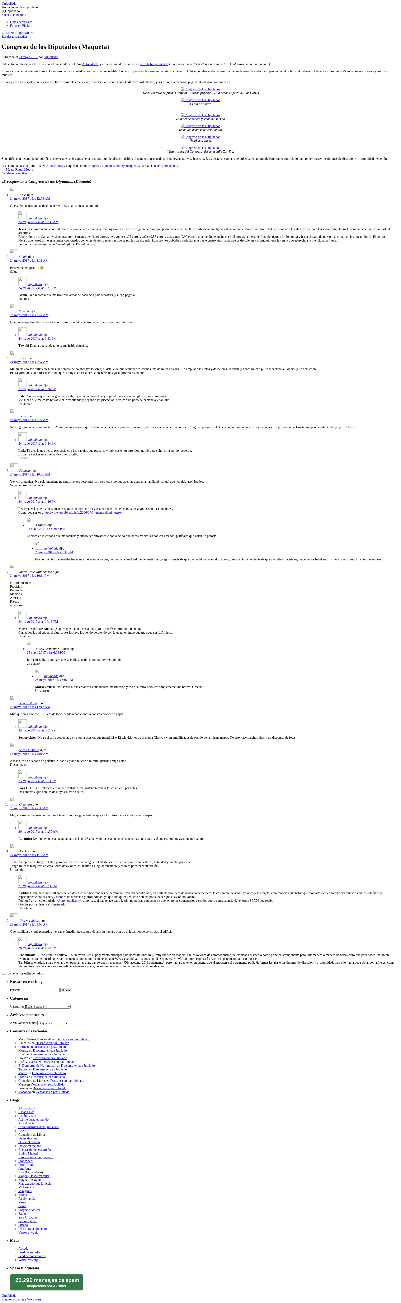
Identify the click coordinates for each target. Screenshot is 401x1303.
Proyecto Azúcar (29, 1210)
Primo (22, 1206)
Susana (23, 1225)
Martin (22, 1073)
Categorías (17, 1006)
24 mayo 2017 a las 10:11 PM (29, 575)
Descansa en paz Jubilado (73, 1039)
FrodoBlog (25, 1164)
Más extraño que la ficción (35, 1183)
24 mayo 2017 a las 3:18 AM (29, 260)
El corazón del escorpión (34, 1149)
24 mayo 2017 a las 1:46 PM (37, 501)
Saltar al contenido (14, 15)
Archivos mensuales (23, 1023)
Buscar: (15, 990)
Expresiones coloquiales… (35, 1157)
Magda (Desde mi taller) (34, 1176)
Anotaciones (54, 166)
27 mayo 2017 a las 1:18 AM (29, 855)
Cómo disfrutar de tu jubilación (38, 1127)
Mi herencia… (27, 1187)
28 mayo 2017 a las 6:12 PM (37, 948)
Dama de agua (27, 1138)
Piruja (22, 1202)
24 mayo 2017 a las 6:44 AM (29, 315)
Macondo (24, 1092)
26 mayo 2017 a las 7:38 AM (29, 808)
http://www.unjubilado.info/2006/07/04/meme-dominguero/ (83, 512)
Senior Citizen (27, 1221)
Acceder (23, 1248)
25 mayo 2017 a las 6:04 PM (46, 652)
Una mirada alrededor (32, 1228)
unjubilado (51, 57)
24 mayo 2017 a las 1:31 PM (37, 288)
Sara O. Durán (29, 750)
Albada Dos (26, 1112)
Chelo (22, 1131)
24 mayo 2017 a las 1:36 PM (37, 389)
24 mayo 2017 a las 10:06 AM (30, 474)
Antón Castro (27, 1116)
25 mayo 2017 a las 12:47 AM (30, 707)
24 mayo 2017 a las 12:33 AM (38, 222)
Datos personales (21, 22)
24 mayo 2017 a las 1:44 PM (37, 443)
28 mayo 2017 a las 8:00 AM (29, 924)
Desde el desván (29, 1142)
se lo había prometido (154, 64)
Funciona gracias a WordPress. (22, 1299)
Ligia (22, 416)
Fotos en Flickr (20, 25)
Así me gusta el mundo (33, 1119)
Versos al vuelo (28, 1232)
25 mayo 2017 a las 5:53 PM (37, 781)
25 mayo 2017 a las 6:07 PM (54, 680)
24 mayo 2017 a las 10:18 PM (38, 621)
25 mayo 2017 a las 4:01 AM (29, 754)
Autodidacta (90, 64)
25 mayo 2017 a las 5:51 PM (37, 730)
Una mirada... (28, 920)
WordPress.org (28, 1260)
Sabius (22, 1213)
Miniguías (25, 1191)
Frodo (22, 1077)
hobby (120, 166)
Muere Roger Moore (17, 33)
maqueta (131, 166)
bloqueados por (47, 1282)
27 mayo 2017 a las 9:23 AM (37, 886)
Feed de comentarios (32, 1256)
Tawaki (24, 311)
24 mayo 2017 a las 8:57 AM (29, 362)
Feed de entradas (29, 1252)
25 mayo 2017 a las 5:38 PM (54, 552)
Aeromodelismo (68, 900)
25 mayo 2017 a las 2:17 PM (46, 529)
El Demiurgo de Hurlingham (37, 1065)
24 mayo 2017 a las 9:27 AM (29, 420)
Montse (23, 1195)
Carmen (23, 1047)
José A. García (28, 1062)
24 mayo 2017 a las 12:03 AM (30, 198)
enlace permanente (165, 166)
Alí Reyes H (26, 1108)
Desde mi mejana (29, 1146)
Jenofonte (24, 1168)
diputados (108, 166)
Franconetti (25, 1161)
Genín (23, 256)
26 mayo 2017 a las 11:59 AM (38, 831)
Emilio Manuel (28, 1153)
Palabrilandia (27, 1198)
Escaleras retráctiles (17, 36)
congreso (94, 166)
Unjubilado (9, 3)
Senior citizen (28, 703)
